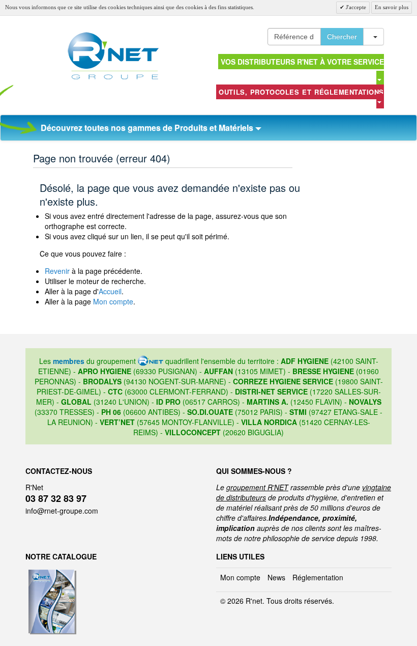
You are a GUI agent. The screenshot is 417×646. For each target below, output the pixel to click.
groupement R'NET (257, 487)
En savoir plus (391, 7)
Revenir (57, 271)
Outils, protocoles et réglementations (301, 92)
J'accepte (355, 7)
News (276, 577)
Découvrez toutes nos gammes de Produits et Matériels (148, 127)
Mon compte (113, 301)
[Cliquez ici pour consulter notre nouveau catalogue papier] (51, 573)
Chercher (342, 37)
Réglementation (317, 577)
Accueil (110, 291)
